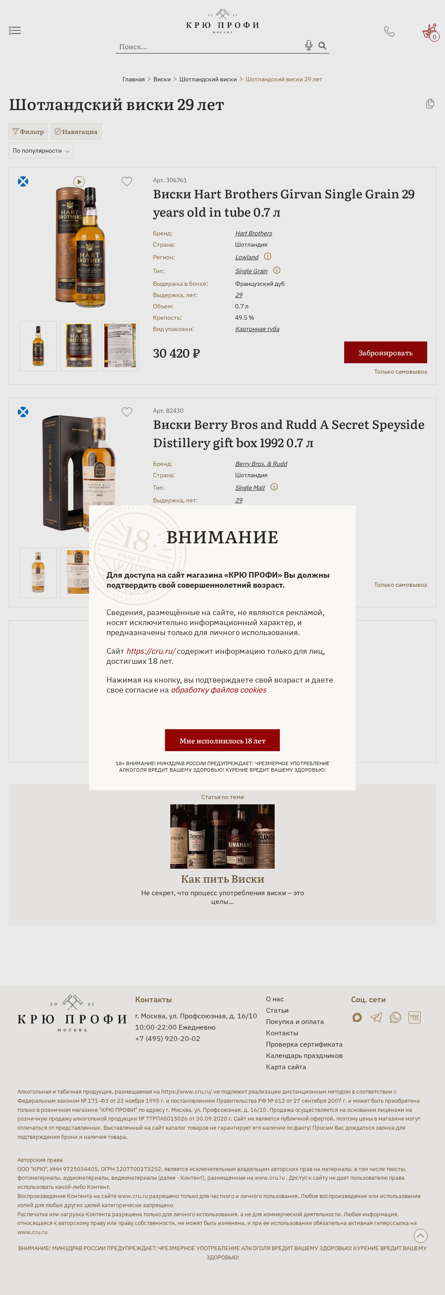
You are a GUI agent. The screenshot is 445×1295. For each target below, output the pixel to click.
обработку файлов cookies (218, 689)
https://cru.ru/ (150, 651)
